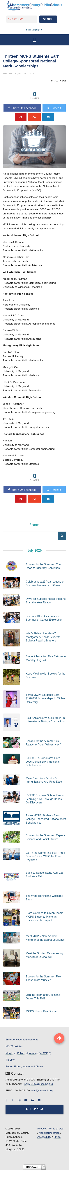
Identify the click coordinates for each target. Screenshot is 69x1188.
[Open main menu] (34, 40)
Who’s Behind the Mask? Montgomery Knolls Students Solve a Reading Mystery (43, 637)
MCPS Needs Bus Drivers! (42, 1011)
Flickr (39, 1100)
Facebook (6, 1100)
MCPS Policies (14, 1046)
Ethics (57, 1136)
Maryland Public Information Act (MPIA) (28, 1053)
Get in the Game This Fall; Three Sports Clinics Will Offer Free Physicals (45, 856)
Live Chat (36, 1109)
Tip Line (10, 1059)
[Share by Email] (48, 117)
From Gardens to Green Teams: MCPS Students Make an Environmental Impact (45, 916)
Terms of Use (55, 1128)
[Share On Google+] (34, 117)
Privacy (41, 1128)
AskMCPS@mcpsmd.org (38, 1083)
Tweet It (55, 108)
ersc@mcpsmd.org (42, 1090)
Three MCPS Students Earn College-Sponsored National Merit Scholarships (46, 819)
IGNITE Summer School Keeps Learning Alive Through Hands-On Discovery (45, 799)
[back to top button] (59, 1038)
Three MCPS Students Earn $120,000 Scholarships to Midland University (46, 698)
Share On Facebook (23, 108)
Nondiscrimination (49, 1132)
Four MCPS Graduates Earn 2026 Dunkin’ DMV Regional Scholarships (43, 761)
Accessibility (44, 1136)
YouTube (26, 1100)
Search (48, 19)
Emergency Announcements (22, 1039)
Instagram (19, 1100)
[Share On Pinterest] (20, 117)
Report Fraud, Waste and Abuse (24, 1066)
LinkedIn (32, 1100)
